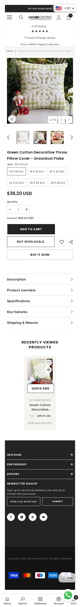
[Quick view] (49, 370)
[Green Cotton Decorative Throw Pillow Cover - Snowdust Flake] (40, 371)
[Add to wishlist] (49, 363)
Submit (57, 501)
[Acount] (59, 17)
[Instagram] (22, 517)
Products (22, 51)
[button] (61, 119)
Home (10, 51)
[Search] (21, 17)
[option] (40, 91)
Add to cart (32, 229)
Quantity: (12, 201)
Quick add (41, 388)
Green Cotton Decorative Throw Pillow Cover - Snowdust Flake (40, 407)
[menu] (9, 17)
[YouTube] (43, 517)
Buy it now (40, 255)
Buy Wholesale (31, 241)
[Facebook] (11, 517)
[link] (62, 242)
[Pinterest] (33, 517)
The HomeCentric (40, 400)
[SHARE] (70, 242)
